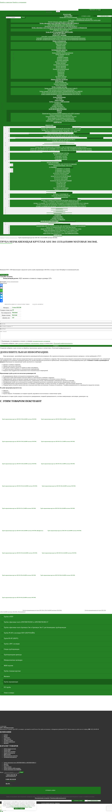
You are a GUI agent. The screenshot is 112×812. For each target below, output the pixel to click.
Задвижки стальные (62, 57)
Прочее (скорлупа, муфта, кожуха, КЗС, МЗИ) (61, 22)
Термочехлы (60, 72)
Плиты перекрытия (61, 85)
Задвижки (61, 56)
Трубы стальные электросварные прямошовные (61, 90)
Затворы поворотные (61, 61)
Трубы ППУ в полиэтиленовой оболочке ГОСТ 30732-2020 (61, 128)
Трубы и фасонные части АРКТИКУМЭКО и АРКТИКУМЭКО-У (59, 23)
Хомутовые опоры (61, 44)
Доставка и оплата (8, 740)
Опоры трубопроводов (59, 41)
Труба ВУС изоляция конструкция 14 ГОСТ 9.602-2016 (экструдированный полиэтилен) (61, 39)
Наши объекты (7, 739)
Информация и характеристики (17, 304)
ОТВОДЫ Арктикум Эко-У (61, 30)
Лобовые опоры (60, 45)
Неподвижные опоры (61, 42)
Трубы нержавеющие (59, 97)
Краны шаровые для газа (63, 54)
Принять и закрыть (19, 808)
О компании (7, 737)
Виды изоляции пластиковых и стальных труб (61, 118)
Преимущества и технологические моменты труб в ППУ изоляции (61, 113)
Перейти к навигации (6, 2)
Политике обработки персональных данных (22, 807)
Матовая (14, 312)
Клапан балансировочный (61, 64)
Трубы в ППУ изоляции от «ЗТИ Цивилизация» (60, 119)
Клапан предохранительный (61, 69)
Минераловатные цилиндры (59, 79)
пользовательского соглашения (41, 341)
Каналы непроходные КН (61, 84)
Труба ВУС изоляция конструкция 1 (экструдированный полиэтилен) (60, 36)
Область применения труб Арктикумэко (61, 115)
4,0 (13, 310)
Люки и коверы (59, 100)
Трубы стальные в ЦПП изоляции (12, 768)
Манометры (61, 75)
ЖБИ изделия (59, 81)
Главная (2, 237)
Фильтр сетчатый (61, 78)
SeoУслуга (57, 803)
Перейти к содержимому (19, 2)
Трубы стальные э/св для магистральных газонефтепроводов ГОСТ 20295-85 (60, 91)
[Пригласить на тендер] (95, 9)
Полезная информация (58, 109)
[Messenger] (56, 298)
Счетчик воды (61, 70)
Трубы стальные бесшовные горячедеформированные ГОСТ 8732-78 (61, 93)
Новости (59, 110)
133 (13, 317)
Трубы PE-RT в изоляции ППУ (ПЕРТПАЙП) (59, 32)
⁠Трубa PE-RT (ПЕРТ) (59, 33)
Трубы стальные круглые (59, 87)
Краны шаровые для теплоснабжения (62, 53)
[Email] (56, 288)
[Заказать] (4, 274)
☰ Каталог (67, 14)
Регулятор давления (60, 76)
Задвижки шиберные (62, 60)
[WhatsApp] (56, 290)
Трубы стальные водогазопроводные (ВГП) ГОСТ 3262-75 (61, 88)
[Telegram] (56, 295)
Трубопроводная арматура (59, 50)
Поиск (23, 17)
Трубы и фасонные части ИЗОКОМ (12, 769)
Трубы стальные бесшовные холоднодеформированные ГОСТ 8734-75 (61, 94)
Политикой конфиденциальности (63, 343)
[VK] (56, 293)
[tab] (17, 304)
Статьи (59, 112)
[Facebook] (56, 285)
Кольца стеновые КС (61, 82)
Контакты (58, 122)
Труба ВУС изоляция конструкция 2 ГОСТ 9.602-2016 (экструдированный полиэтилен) (60, 38)
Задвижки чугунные (62, 58)
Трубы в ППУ (68, 16)
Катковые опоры (61, 47)
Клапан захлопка (61, 63)
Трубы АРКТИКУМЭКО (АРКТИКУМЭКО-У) (61, 24)
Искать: (3, 17)
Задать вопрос (38, 304)
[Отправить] (56, 301)
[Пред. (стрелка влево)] (0, 811)
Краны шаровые (61, 51)
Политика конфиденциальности (58, 798)
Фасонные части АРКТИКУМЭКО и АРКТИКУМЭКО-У (61, 26)
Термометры (60, 73)
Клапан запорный (61, 66)
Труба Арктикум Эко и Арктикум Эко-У (61, 29)
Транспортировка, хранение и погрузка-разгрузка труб (61, 116)
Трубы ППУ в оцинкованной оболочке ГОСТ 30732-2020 (84, 20)
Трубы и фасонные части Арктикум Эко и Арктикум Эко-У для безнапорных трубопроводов (59, 27)
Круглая (14, 315)
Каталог (6, 736)
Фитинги (59, 95)
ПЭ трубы (59, 98)
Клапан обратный (61, 67)
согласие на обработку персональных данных (31, 343)
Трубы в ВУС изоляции (59, 35)
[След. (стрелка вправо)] (2, 811)
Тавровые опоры (61, 48)
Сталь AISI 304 (16, 307)
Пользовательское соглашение (42, 798)
